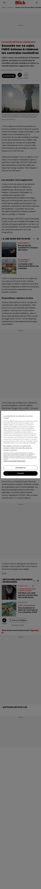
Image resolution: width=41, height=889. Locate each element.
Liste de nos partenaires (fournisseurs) (14, 461)
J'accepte (20, 473)
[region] (20, 444)
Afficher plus (20, 467)
